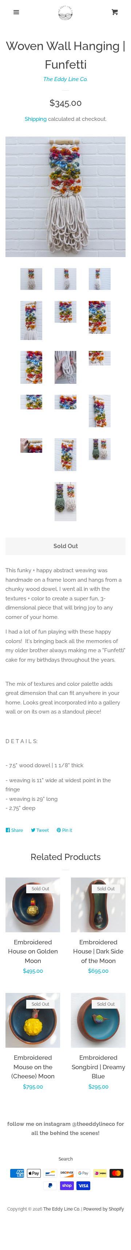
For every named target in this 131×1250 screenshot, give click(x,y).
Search (66, 1159)
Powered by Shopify (103, 1209)
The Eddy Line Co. (65, 79)
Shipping (36, 119)
